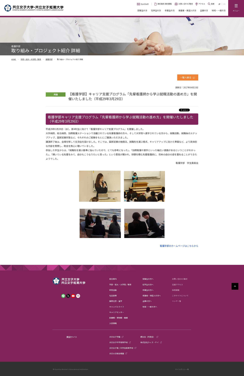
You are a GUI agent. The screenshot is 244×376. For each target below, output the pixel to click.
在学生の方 (156, 10)
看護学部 (49, 59)
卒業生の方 (170, 10)
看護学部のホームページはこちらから (179, 245)
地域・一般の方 (219, 10)
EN (224, 4)
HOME (13, 59)
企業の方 (204, 10)
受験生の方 (142, 10)
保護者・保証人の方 (187, 10)
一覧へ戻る (185, 77)
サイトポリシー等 (182, 369)
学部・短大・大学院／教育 (31, 59)
